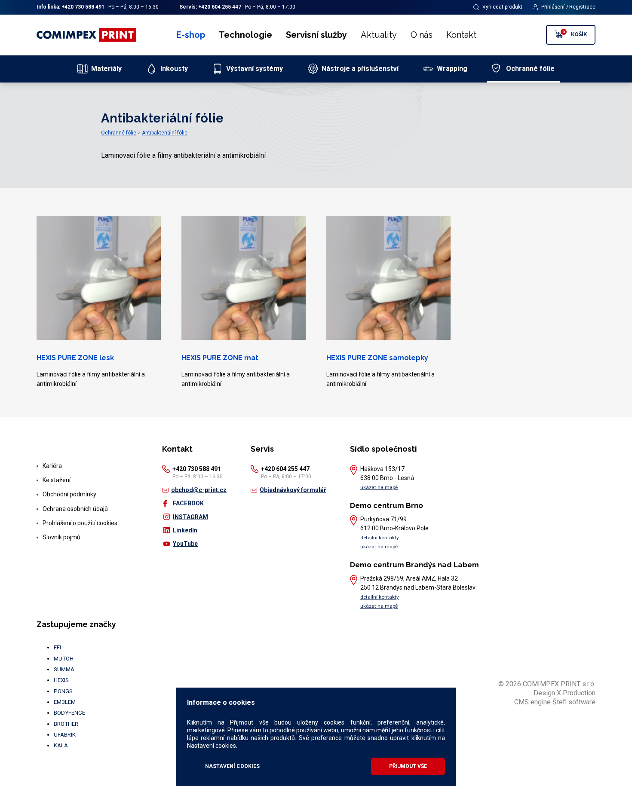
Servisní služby (316, 35)
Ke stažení (57, 480)
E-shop (190, 35)
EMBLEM (65, 702)
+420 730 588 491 (82, 7)
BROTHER (66, 724)
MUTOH (64, 658)
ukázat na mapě (379, 487)
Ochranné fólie (118, 133)
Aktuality (379, 35)
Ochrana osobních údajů (75, 508)
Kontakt (461, 35)
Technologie (245, 35)
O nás (422, 35)
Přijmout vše (408, 766)
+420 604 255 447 (219, 7)
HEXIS (61, 680)
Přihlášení (553, 7)
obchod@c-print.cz (199, 489)
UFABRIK (65, 734)
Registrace (582, 7)
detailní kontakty (379, 538)
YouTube (185, 543)
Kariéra (52, 465)
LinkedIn (185, 530)
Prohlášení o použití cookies (80, 523)
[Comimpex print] (87, 35)
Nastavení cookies (232, 766)
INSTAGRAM (190, 517)
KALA (61, 745)
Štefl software (573, 702)
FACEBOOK (188, 503)
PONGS (63, 691)
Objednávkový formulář (293, 489)
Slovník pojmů (61, 537)
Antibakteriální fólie (164, 133)
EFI (57, 647)
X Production (576, 693)
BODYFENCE (69, 713)
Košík (574, 33)
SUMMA (64, 669)
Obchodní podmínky (69, 494)
